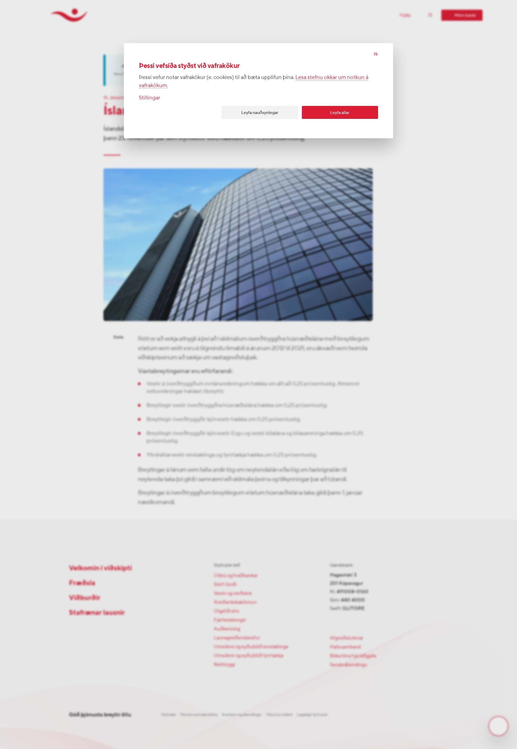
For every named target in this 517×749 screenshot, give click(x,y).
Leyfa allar (340, 112)
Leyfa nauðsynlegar (259, 112)
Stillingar (149, 97)
